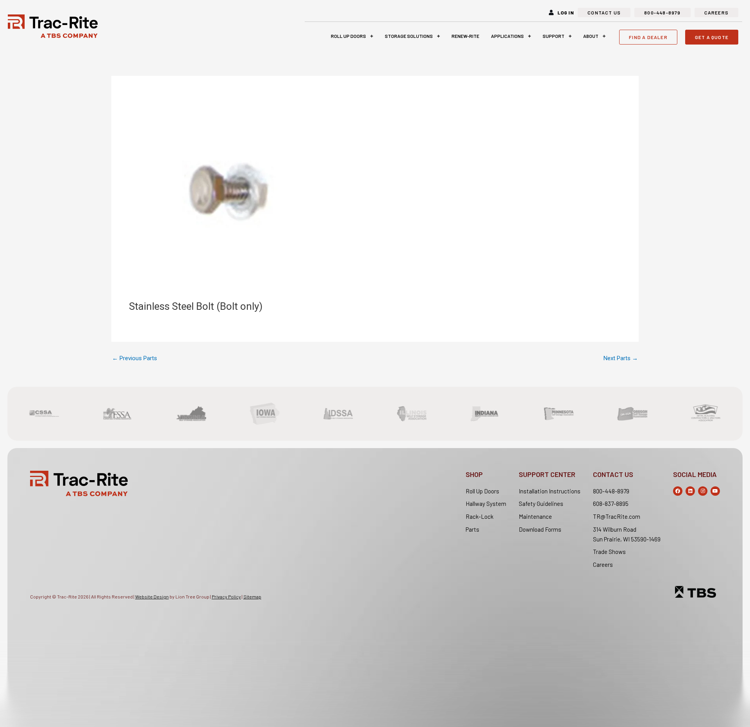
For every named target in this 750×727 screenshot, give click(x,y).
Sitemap (252, 596)
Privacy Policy (226, 596)
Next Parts (621, 358)
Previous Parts (134, 358)
